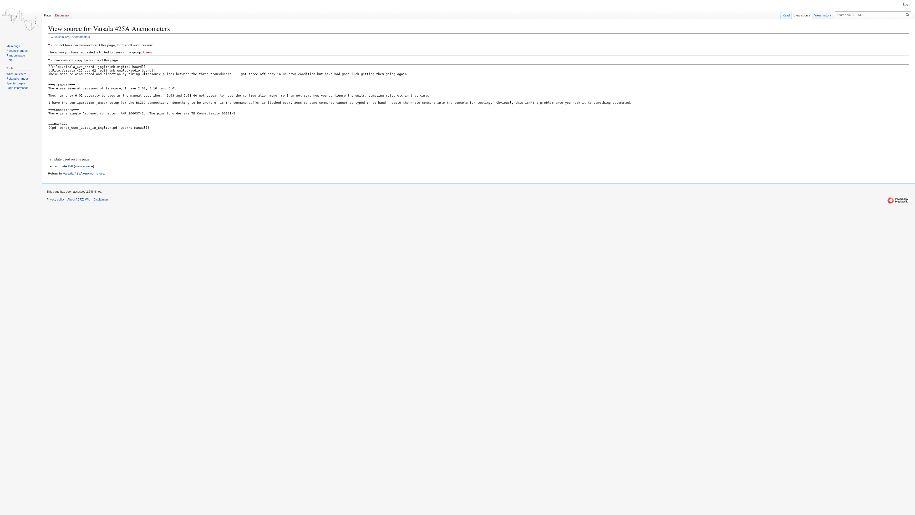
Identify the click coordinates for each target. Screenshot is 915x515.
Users (147, 52)
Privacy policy (56, 199)
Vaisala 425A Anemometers (72, 36)
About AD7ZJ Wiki (79, 199)
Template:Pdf (63, 166)
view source (84, 166)
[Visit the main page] (21, 19)
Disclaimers (101, 199)
